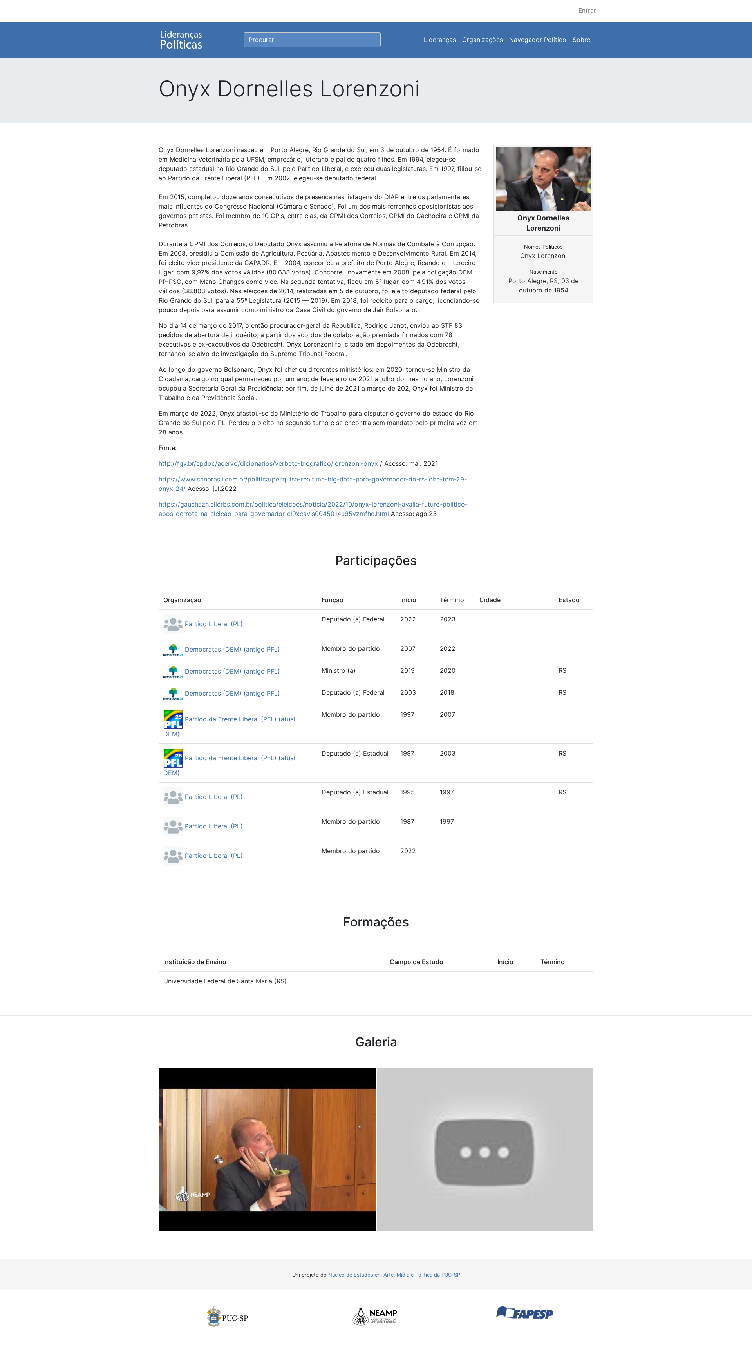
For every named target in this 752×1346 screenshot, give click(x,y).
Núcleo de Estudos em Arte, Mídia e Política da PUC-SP (394, 1275)
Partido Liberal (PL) (213, 624)
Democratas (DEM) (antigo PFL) (231, 649)
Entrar (587, 10)
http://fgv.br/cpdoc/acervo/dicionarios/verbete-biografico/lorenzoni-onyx (268, 463)
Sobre (581, 40)
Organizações (482, 40)
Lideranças (440, 40)
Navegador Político (537, 40)
